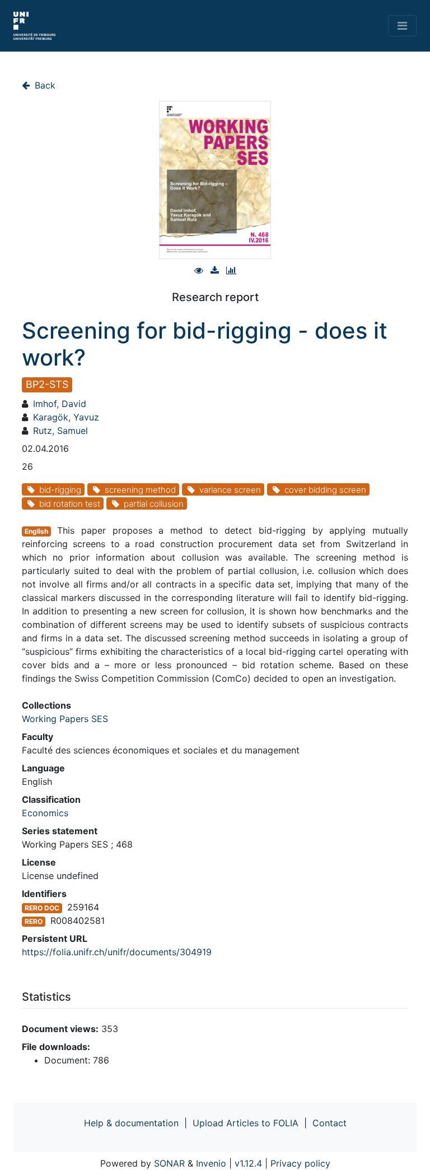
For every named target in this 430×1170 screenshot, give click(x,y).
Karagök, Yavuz (66, 417)
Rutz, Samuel (60, 430)
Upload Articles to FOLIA (245, 1123)
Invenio (211, 1163)
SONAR (169, 1163)
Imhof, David (59, 403)
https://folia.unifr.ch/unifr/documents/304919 (117, 952)
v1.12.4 (248, 1163)
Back (43, 85)
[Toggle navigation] (402, 25)
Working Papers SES (65, 718)
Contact (329, 1123)
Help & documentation (131, 1123)
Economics (45, 812)
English (36, 531)
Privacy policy (300, 1163)
